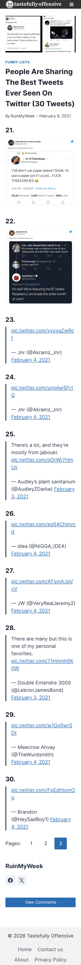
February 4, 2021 (30, 360)
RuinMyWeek (23, 116)
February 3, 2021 (30, 697)
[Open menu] (71, 4)
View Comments (40, 902)
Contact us (50, 949)
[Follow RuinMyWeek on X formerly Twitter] (22, 880)
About (21, 960)
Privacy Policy (51, 960)
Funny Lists (17, 62)
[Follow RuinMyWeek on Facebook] (10, 880)
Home (25, 949)
